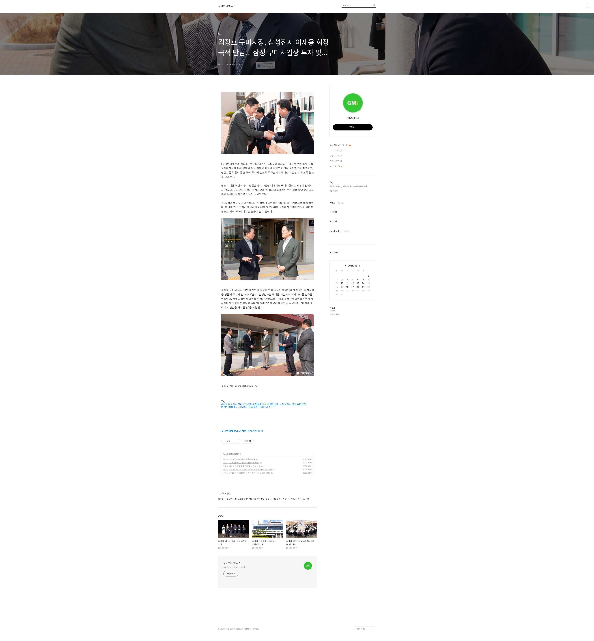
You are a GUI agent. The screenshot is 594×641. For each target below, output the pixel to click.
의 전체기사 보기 (242, 430)
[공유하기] (233, 441)
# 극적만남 (271, 404)
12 (353, 283)
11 (347, 283)
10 (342, 283)
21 (363, 287)
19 (353, 287)
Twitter (346, 231)
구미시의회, (333, 191)
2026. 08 (352, 265)
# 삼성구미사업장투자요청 (291, 404)
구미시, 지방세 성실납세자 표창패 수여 (239, 459)
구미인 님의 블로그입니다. (234, 567)
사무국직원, (347, 186)
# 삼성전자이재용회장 (252, 404)
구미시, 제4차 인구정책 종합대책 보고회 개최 (241, 466)
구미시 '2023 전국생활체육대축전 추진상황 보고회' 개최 (246, 473)
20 (358, 287)
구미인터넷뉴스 (226, 6)
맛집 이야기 (335, 155)
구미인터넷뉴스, (335, 186)
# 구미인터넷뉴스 (265, 406)
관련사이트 (360, 629)
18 (347, 287)
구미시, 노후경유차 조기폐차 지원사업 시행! (241, 462)
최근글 (332, 202)
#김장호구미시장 (230, 404)
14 (363, 283)
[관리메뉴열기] (588, 5)
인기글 (341, 202)
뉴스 (225, 454)
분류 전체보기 (338, 145)
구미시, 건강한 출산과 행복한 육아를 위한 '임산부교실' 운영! (248, 469)
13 (358, 283)
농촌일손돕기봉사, (360, 186)
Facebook (334, 231)
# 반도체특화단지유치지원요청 (238, 406)
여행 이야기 (335, 161)
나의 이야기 (335, 150)
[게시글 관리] (237, 441)
